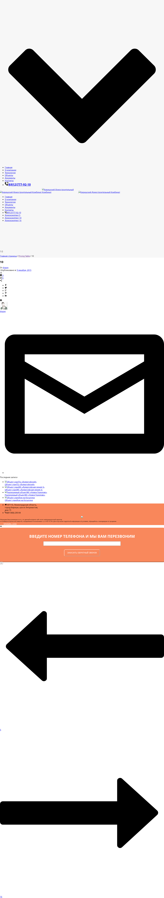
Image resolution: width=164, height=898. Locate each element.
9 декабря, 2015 (24, 270)
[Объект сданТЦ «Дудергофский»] (21, 481)
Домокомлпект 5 (12, 215)
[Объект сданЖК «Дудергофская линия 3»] (25, 487)
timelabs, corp (10, 523)
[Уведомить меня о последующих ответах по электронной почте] (84, 472)
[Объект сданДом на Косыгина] (20, 497)
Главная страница (8, 256)
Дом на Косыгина (19, 500)
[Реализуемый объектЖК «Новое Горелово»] (26, 492)
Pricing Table (24, 256)
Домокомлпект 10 (13, 218)
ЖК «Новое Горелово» (25, 495)
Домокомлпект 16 (13, 220)
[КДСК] (60, 192)
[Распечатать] (1, 300)
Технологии (10, 172)
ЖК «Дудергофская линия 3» (24, 489)
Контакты (9, 180)
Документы (10, 178)
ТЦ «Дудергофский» (20, 484)
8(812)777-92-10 (19, 184)
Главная (8, 167)
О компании (10, 170)
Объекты (9, 175)
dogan (6, 267)
